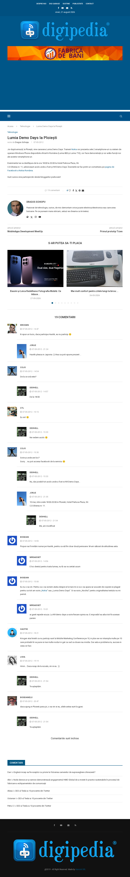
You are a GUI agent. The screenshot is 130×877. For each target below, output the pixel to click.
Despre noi (41, 4)
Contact (90, 4)
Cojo (23, 367)
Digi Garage (54, 4)
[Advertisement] (65, 88)
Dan (9, 772)
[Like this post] (70, 190)
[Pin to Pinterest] (80, 190)
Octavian (11, 798)
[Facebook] (58, 8)
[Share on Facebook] (73, 190)
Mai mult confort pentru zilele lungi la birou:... (94, 291)
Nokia (74, 149)
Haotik (24, 629)
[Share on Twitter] (76, 190)
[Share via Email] (83, 190)
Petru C (10, 806)
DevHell (34, 387)
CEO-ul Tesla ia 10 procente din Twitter (32, 791)
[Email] (67, 8)
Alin (9, 780)
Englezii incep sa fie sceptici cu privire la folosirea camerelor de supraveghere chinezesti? (54, 772)
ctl (22, 408)
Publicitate (78, 4)
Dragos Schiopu (22, 142)
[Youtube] (63, 8)
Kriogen (24, 325)
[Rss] (71, 8)
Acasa (10, 126)
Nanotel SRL (81, 869)
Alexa (10, 791)
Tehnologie (25, 126)
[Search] (121, 116)
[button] (11, 276)
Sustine (66, 4)
